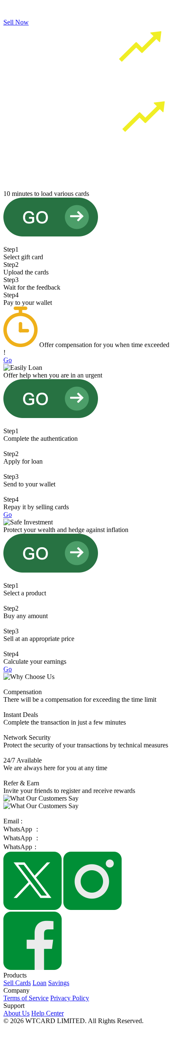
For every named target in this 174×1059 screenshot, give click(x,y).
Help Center (47, 1013)
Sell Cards (17, 982)
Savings (58, 982)
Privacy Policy (69, 998)
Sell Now (16, 22)
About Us (16, 1013)
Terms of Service (26, 998)
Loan (39, 982)
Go (7, 360)
